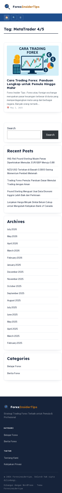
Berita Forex (13, 373)
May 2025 (12, 321)
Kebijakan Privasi (12, 464)
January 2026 (14, 265)
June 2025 (12, 314)
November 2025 (15, 279)
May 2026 (12, 236)
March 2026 (13, 250)
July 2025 (12, 307)
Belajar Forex (14, 366)
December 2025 (15, 272)
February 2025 (14, 343)
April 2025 (12, 329)
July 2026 (12, 229)
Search (11, 128)
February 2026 (14, 257)
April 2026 (12, 243)
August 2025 (14, 300)
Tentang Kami (11, 458)
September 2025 (15, 293)
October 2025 (14, 286)
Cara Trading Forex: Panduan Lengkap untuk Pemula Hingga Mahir (31, 84)
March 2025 (13, 336)
